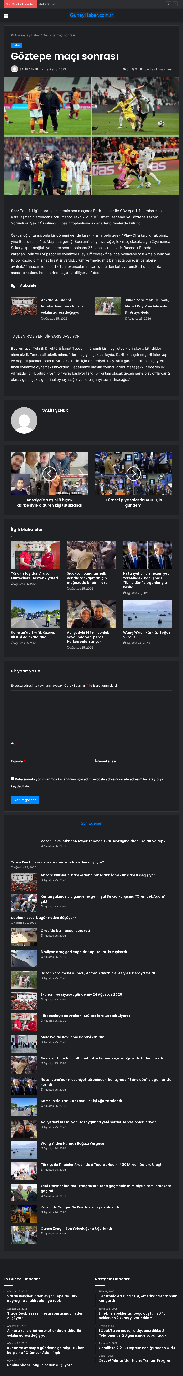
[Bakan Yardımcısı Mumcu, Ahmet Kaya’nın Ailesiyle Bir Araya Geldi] (108, 306)
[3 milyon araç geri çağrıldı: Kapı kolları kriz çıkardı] (24, 958)
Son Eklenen (91, 823)
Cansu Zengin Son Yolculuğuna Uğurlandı (76, 1228)
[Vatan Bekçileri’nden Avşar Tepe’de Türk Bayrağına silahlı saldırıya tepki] (24, 848)
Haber (35, 35)
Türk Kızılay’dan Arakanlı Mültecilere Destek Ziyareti (34, 575)
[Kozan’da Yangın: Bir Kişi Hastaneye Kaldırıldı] (24, 1214)
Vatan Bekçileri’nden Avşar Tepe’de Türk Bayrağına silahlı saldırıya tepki (103, 841)
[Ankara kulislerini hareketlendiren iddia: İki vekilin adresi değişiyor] (24, 306)
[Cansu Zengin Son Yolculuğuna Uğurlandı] (24, 1235)
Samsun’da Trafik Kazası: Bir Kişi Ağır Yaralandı (33, 634)
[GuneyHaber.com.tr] (91, 15)
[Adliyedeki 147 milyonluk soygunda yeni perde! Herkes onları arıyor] (91, 614)
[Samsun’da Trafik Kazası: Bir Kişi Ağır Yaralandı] (35, 614)
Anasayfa (21, 35)
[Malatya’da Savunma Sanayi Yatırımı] (24, 1044)
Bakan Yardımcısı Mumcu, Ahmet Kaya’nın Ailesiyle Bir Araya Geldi (147, 306)
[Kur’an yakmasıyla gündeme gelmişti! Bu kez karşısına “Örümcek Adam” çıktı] (24, 903)
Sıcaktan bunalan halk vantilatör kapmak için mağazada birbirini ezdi (88, 578)
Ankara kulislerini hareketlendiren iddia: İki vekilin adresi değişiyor (87, 4)
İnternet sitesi (105, 761)
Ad (14, 743)
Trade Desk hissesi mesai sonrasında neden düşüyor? (57, 862)
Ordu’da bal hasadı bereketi (65, 930)
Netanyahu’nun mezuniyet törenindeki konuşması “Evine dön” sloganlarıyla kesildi (146, 580)
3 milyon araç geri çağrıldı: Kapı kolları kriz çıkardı (84, 952)
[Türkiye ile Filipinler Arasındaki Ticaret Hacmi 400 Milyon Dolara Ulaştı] (24, 1171)
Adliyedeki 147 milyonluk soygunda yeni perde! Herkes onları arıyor (88, 637)
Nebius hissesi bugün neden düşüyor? (43, 917)
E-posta (18, 761)
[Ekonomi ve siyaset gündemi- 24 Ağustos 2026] (24, 1001)
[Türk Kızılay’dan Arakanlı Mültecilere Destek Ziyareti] (35, 555)
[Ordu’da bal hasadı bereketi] (24, 937)
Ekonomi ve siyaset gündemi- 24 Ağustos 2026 (81, 994)
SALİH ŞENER (29, 69)
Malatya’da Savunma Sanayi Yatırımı (73, 1037)
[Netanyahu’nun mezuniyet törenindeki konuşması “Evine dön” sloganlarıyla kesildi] (147, 555)
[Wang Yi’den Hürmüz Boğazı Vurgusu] (147, 614)
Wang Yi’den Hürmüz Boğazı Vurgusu (147, 634)
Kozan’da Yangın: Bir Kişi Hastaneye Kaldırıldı (80, 1207)
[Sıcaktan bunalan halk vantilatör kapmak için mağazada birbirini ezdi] (91, 555)
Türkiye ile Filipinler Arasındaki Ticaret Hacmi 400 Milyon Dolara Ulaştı (102, 1164)
